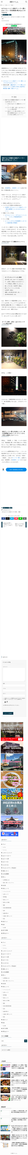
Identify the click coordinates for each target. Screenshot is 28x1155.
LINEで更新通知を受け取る (16, 469)
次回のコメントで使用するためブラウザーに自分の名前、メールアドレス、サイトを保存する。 (14, 699)
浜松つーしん (14, 2)
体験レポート (6, 871)
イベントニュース (6, 891)
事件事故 (5, 896)
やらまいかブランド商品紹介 (9, 868)
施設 (10, 14)
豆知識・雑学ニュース (7, 916)
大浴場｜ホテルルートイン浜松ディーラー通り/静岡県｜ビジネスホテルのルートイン (15, 209)
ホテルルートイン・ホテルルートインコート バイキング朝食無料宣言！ (15, 216)
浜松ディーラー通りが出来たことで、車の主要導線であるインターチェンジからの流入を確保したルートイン (16, 112)
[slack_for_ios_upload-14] (14, 264)
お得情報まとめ (6, 879)
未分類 (4, 885)
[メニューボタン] (2, 2)
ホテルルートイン (6, 16)
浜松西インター (16, 188)
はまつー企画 (6, 858)
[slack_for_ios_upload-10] (14, 395)
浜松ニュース (5, 14)
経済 (4, 910)
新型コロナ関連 (6, 902)
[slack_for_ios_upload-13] (14, 368)
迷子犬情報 (5, 930)
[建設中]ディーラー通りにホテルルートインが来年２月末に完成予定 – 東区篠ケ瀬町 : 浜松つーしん (14, 86)
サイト (4, 693)
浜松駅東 (7, 188)
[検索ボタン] (26, 2)
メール (4, 688)
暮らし (4, 877)
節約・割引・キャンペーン (8, 882)
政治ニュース (6, 899)
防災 (4, 918)
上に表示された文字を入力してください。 (11, 705)
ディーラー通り (16, 458)
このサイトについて (7, 852)
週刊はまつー (6, 933)
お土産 (4, 927)
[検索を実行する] (25, 1041)
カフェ (4, 847)
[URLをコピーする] (25, 518)
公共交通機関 (6, 874)
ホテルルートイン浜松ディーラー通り (18, 16)
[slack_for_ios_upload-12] (14, 346)
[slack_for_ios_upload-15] (14, 425)
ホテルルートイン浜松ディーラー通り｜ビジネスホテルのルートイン (14, 82)
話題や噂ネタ (6, 913)
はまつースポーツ (7, 855)
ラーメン (5, 850)
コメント (5, 666)
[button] (3, 518)
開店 (3, 18)
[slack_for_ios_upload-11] (14, 183)
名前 (4, 683)
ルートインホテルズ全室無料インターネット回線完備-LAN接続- (15, 222)
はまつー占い (6, 861)
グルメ (4, 844)
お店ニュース (6, 894)
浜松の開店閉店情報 (7, 907)
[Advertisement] (14, 136)
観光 (4, 924)
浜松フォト (5, 921)
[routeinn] (14, 63)
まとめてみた (6, 865)
